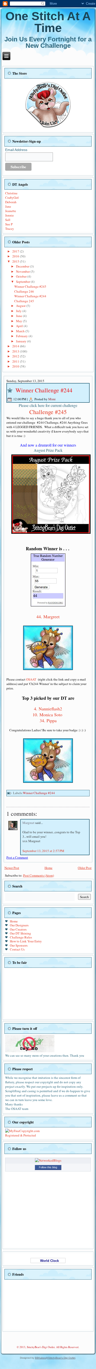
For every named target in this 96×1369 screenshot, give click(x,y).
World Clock (48, 1261)
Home (48, 868)
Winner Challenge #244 (30, 296)
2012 (16, 356)
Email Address (16, 150)
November (23, 271)
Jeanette (10, 211)
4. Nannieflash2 (48, 709)
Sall (7, 219)
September (23, 281)
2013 (16, 351)
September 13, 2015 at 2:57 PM (43, 851)
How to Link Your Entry (26, 941)
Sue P (9, 224)
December (23, 266)
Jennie (9, 215)
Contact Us (17, 949)
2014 (16, 346)
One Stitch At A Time (48, 22)
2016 (16, 256)
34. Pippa (48, 720)
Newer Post (11, 868)
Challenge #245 (48, 412)
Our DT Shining (20, 933)
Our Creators (18, 929)
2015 (16, 261)
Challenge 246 (24, 291)
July (19, 311)
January (21, 341)
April (20, 326)
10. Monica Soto (47, 715)
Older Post (85, 868)
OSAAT (31, 679)
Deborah (10, 202)
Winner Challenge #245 (30, 286)
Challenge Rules (21, 937)
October (21, 276)
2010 (16, 366)
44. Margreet (48, 616)
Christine (11, 193)
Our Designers (19, 925)
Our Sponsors (19, 945)
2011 (16, 361)
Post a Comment (17, 857)
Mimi (52, 399)
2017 (16, 251)
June (19, 316)
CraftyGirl (12, 197)
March (20, 331)
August (21, 305)
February (22, 336)
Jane (8, 206)
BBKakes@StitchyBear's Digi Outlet (55, 1357)
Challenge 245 (24, 301)
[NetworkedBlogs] (48, 1160)
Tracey (9, 228)
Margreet (28, 822)
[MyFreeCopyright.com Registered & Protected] (23, 1135)
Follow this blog (48, 1167)
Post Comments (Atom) (38, 875)
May (19, 321)
